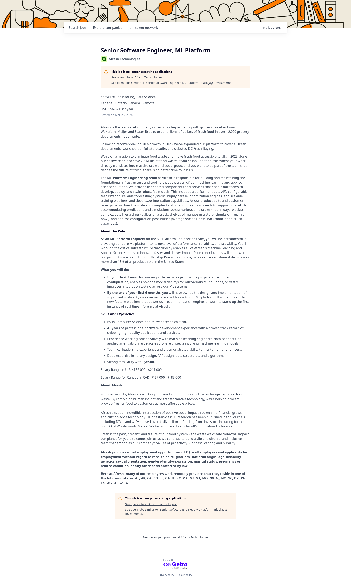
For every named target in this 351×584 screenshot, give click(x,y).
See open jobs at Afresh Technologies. (137, 77)
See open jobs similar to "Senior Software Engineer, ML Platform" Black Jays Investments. (171, 83)
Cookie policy (184, 575)
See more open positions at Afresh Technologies (175, 537)
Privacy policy (166, 575)
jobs (78, 27)
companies (107, 27)
